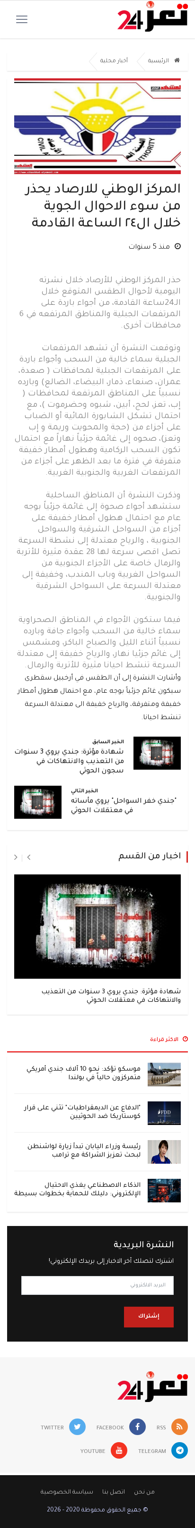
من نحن (144, 1492)
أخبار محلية (114, 62)
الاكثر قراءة (165, 1040)
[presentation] (28, 858)
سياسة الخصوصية (67, 1492)
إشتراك (149, 1317)
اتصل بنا (113, 1492)
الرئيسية (159, 62)
